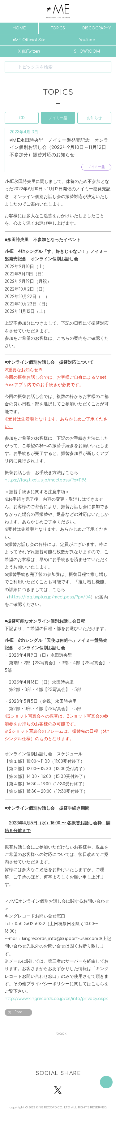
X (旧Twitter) (29, 51)
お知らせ (94, 118)
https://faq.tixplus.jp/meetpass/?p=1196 (46, 480)
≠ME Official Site (29, 40)
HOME (19, 28)
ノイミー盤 (58, 118)
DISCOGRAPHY (96, 28)
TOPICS (58, 28)
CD (22, 118)
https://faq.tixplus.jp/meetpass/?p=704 (50, 597)
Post (18, 1012)
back (61, 1033)
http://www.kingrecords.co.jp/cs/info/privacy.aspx (56, 998)
